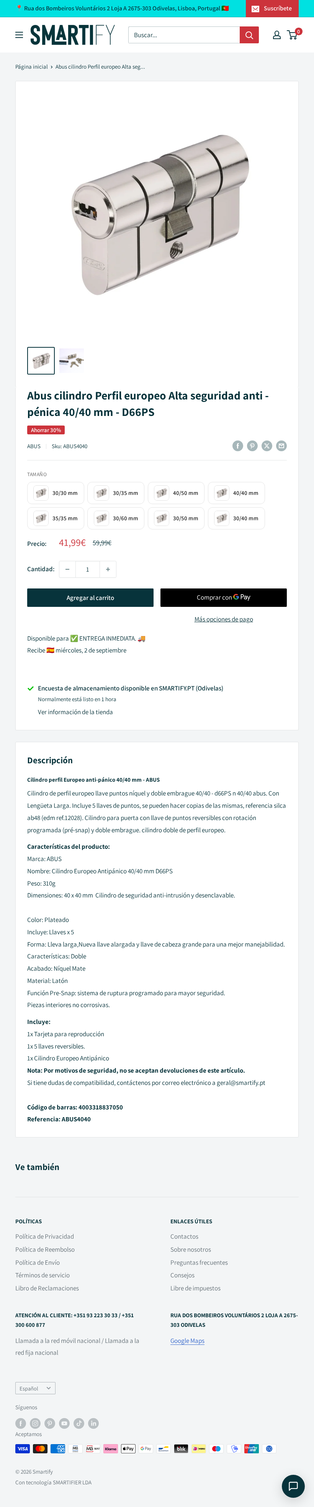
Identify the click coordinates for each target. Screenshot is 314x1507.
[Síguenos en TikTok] (79, 1422)
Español (29, 1388)
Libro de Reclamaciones (47, 1288)
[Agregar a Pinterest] (252, 446)
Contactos (184, 1236)
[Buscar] (249, 34)
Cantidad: (40, 569)
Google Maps (187, 1340)
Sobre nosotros (190, 1249)
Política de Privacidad (44, 1236)
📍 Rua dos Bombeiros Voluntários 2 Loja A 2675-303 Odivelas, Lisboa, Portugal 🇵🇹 (122, 8)
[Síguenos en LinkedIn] (93, 1422)
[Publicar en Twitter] (267, 446)
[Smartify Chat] (293, 1486)
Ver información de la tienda (75, 712)
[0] (292, 34)
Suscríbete (278, 8)
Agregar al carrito (90, 597)
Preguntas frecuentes (199, 1262)
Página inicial (31, 66)
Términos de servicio (42, 1275)
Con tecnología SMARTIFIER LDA (53, 1482)
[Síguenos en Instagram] (35, 1422)
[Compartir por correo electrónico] (281, 446)
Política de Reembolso (45, 1249)
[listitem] (55, 493)
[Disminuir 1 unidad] (67, 569)
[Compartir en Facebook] (237, 446)
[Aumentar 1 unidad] (108, 569)
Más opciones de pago (224, 619)
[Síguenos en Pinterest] (49, 1422)
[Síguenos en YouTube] (64, 1422)
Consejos (182, 1275)
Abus (34, 446)
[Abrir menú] (19, 35)
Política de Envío (37, 1262)
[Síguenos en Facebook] (20, 1422)
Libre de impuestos (195, 1288)
